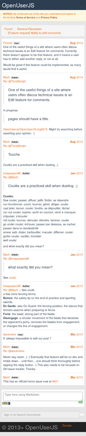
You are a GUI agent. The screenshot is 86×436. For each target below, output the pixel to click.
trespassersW (12, 173)
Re (5, 81)
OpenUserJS (18, 5)
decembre (9, 334)
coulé (12, 277)
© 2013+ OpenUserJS (30, 427)
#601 (55, 381)
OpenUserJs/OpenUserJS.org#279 (25, 129)
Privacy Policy (49, 17)
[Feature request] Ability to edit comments (34, 33)
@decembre (16, 351)
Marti (6, 77)
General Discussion (29, 29)
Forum (8, 29)
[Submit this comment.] (80, 402)
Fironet (7, 43)
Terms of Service (25, 17)
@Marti (13, 177)
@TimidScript (16, 81)
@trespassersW (18, 258)
